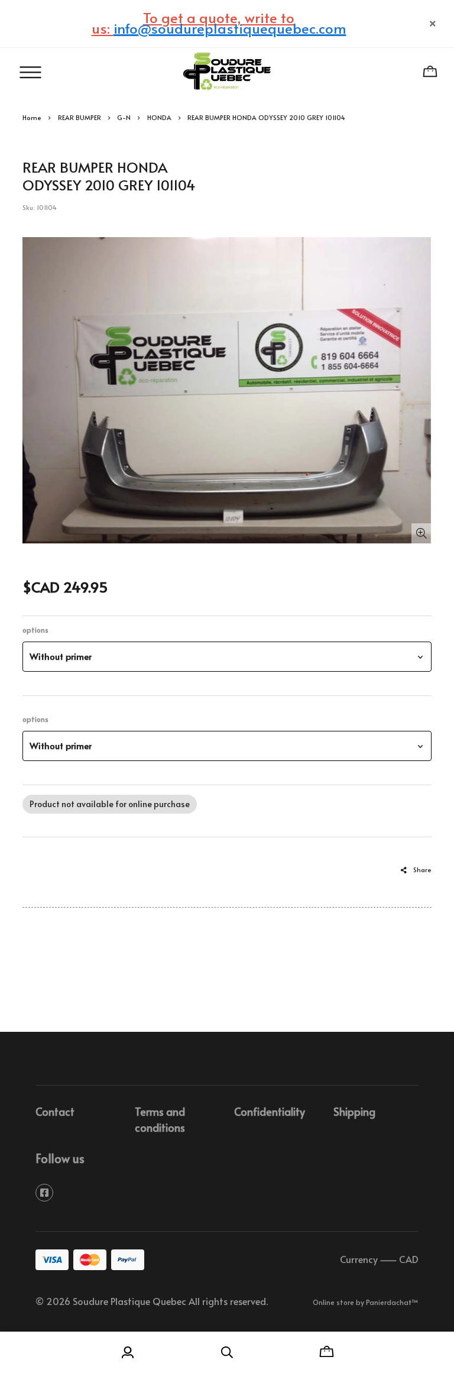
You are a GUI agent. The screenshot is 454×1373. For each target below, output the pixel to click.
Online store (333, 1302)
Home (31, 117)
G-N (124, 117)
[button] (226, 657)
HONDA (159, 117)
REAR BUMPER (79, 117)
